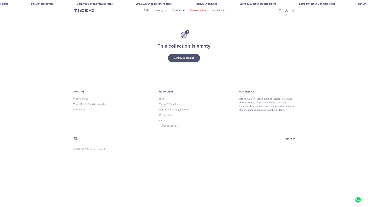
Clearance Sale (198, 10)
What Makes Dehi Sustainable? (90, 104)
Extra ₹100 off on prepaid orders (88, 3)
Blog (161, 98)
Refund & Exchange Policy (173, 109)
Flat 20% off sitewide (36, 3)
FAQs (162, 120)
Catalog (159, 10)
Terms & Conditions (170, 104)
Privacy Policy (166, 115)
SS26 (146, 10)
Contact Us (79, 109)
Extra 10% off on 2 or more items (148, 3)
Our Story (217, 10)
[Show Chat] (358, 199)
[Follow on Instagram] (75, 139)
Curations (177, 10)
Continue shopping (184, 57)
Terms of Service (168, 125)
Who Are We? (80, 98)
